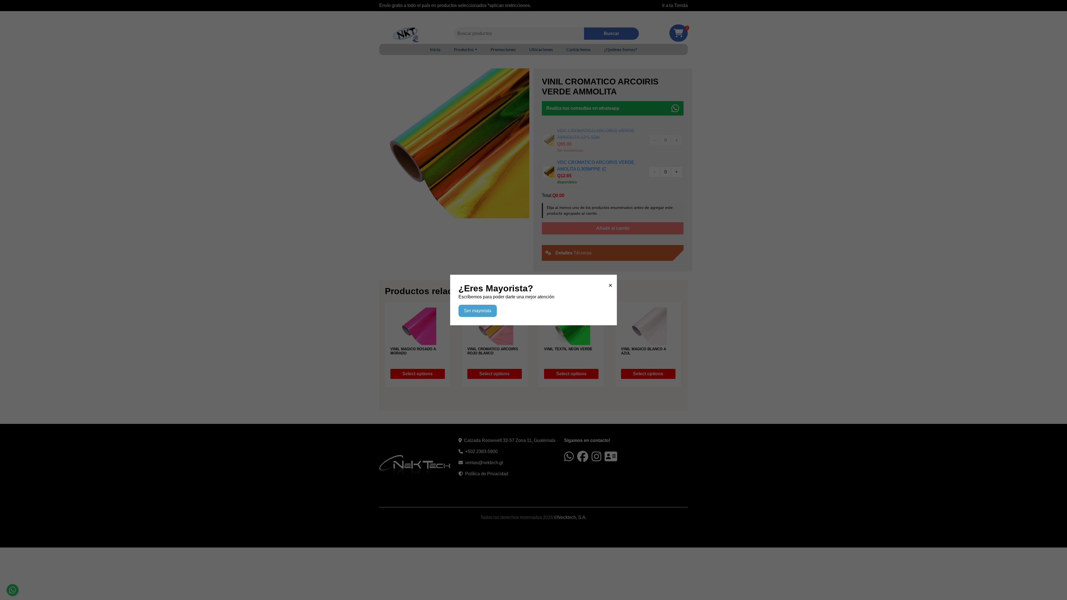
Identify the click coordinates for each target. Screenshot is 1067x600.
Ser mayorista (477, 310)
